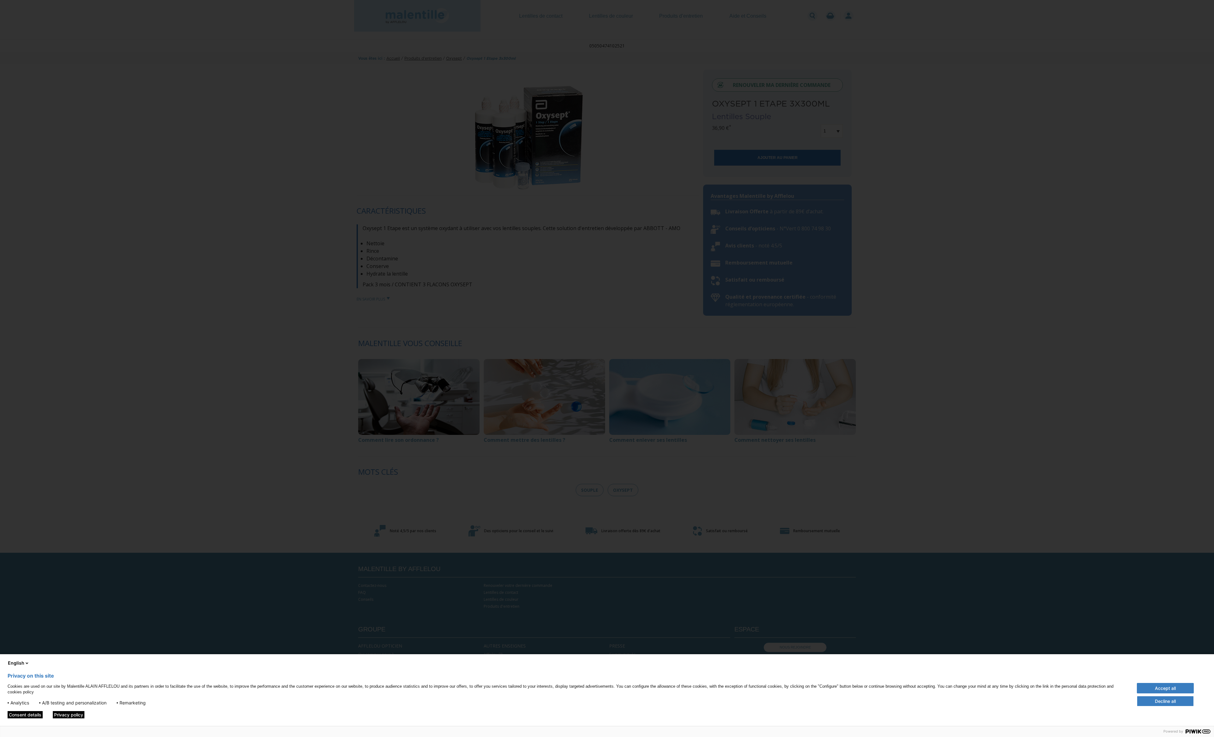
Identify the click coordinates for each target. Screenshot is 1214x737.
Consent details (25, 714)
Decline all (1165, 701)
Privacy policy (68, 714)
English (16, 663)
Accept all (1165, 688)
